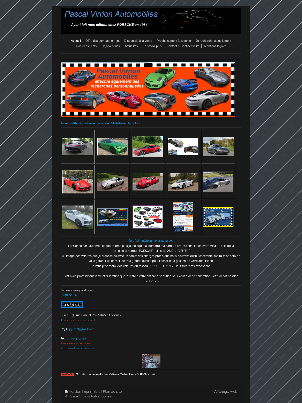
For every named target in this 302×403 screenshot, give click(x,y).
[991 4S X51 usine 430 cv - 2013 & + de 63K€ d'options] (77, 146)
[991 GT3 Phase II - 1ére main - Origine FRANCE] (218, 182)
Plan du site (112, 391)
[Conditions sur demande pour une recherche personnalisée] (148, 217)
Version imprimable (84, 391)
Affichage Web (225, 391)
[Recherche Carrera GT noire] (112, 217)
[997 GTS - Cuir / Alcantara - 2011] (112, 182)
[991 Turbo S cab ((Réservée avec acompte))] (77, 182)
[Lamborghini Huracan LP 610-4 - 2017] (183, 182)
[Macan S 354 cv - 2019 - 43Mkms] (77, 217)
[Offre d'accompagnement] (183, 217)
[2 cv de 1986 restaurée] (218, 217)
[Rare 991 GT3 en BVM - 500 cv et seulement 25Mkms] (148, 146)
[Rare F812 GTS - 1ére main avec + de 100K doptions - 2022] (183, 146)
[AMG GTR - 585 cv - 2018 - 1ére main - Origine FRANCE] (112, 147)
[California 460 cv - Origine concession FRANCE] (148, 181)
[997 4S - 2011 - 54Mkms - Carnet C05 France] (218, 146)
